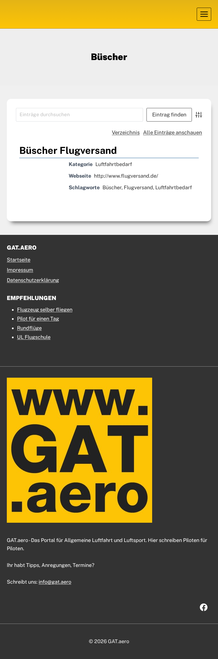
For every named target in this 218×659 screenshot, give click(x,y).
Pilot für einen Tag (38, 319)
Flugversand (138, 187)
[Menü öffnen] (204, 14)
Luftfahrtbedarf (113, 164)
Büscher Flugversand (68, 150)
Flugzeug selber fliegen (44, 310)
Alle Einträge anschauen (172, 132)
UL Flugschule (34, 337)
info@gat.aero (55, 582)
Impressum (20, 270)
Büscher (111, 187)
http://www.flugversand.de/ (126, 176)
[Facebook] (203, 607)
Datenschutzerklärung (33, 280)
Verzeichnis (126, 132)
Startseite (18, 260)
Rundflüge (29, 328)
